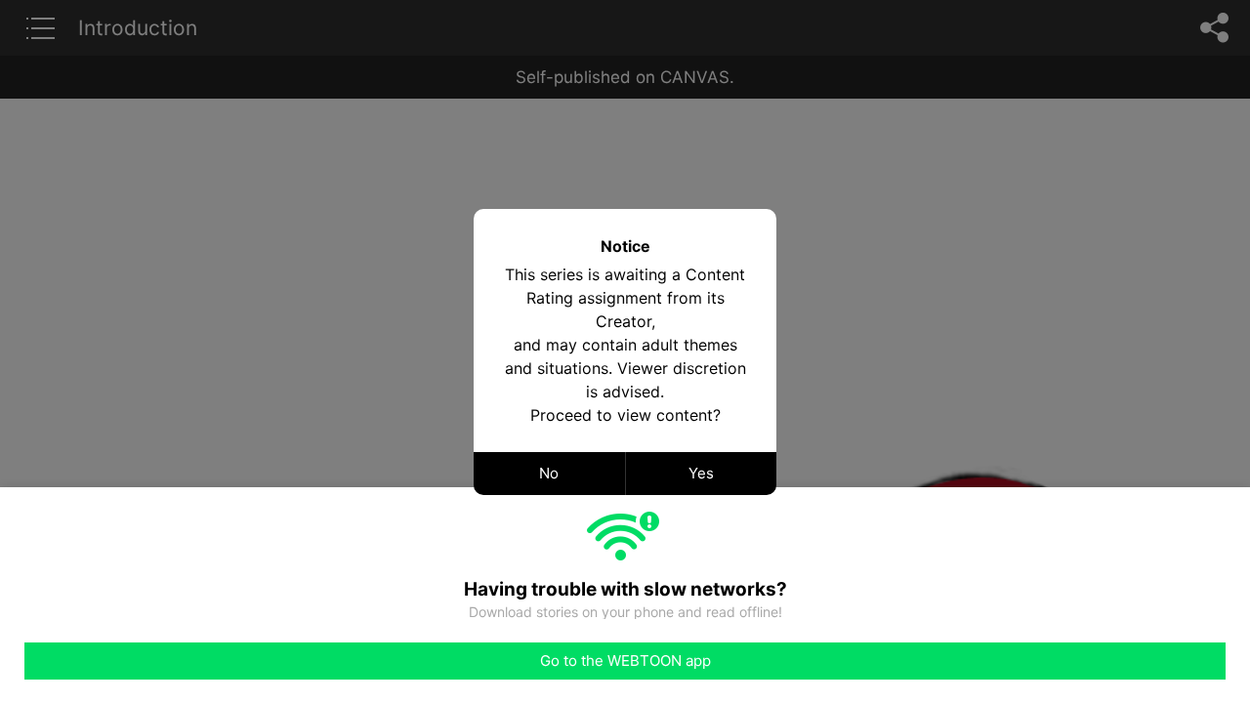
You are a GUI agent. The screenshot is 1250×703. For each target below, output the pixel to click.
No (549, 473)
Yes (701, 473)
